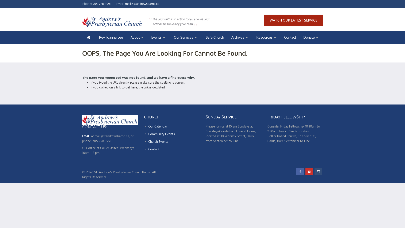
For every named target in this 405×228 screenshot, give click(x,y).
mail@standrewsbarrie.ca (142, 4)
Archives (237, 37)
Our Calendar (157, 126)
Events (156, 37)
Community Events (161, 134)
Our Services (183, 37)
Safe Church (215, 37)
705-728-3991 (102, 4)
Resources (264, 37)
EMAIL (86, 136)
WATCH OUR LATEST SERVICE (293, 20)
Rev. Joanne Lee (111, 37)
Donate (309, 37)
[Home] (88, 37)
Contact (290, 37)
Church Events (158, 142)
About (135, 37)
